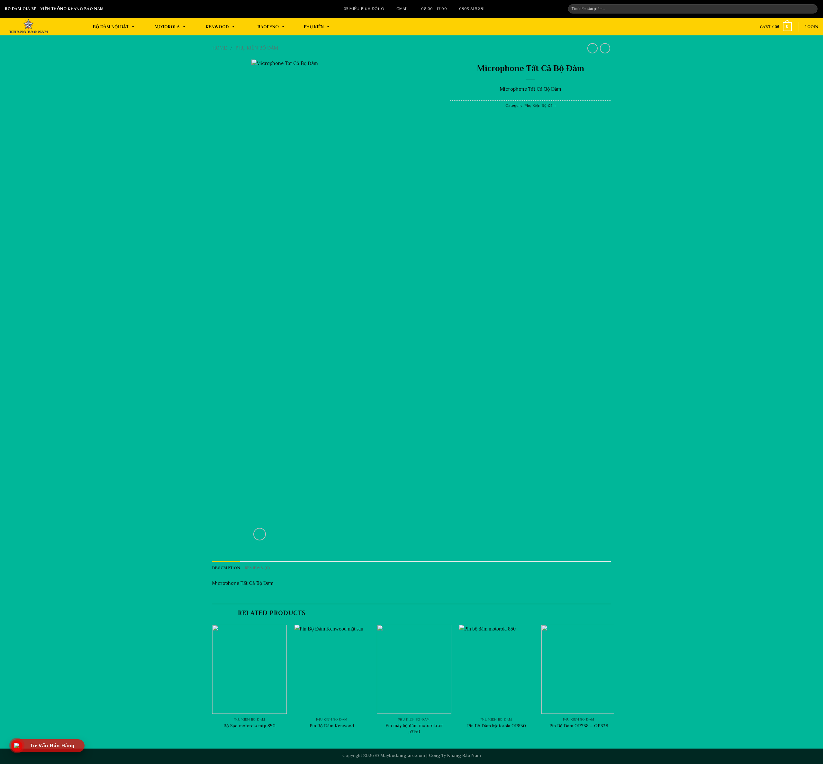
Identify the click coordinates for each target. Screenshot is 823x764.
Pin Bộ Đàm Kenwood (332, 725)
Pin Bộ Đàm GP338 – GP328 (578, 725)
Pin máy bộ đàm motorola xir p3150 (414, 728)
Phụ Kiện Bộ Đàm (256, 48)
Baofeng (268, 26)
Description (226, 567)
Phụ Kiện (314, 26)
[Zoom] (259, 534)
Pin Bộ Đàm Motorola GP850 (496, 725)
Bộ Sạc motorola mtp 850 (249, 725)
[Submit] (812, 9)
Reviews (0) (257, 567)
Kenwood (217, 26)
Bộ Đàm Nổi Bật (111, 26)
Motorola (167, 26)
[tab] (226, 567)
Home (219, 48)
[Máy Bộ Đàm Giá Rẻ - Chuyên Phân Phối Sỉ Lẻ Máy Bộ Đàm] (35, 26)
